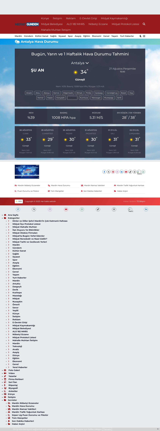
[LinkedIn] (122, 172)
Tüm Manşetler (57, 191)
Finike (88, 93)
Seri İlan (12, 382)
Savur (15, 307)
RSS (20, 201)
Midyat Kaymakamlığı (114, 18)
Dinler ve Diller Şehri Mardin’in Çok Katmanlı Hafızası (39, 221)
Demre (56, 93)
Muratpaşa (108, 98)
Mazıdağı (17, 295)
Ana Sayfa (13, 215)
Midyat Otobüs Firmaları (24, 233)
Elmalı (79, 93)
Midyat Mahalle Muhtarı (24, 227)
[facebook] (18, 209)
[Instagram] (117, 172)
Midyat (16, 298)
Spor (70, 36)
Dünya (15, 355)
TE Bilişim (141, 201)
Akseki (29, 93)
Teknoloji (17, 346)
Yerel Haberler (19, 367)
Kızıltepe (17, 292)
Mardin (18, 36)
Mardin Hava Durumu (60, 185)
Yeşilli (15, 310)
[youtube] (66, 209)
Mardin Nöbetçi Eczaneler (29, 185)
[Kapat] (158, 429)
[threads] (114, 209)
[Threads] (135, 172)
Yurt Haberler (127, 36)
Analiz (15, 349)
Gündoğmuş (111, 93)
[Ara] (144, 24)
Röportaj (12, 385)
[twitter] (34, 209)
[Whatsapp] (143, 172)
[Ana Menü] (143, 36)
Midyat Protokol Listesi (125, 24)
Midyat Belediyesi (52, 24)
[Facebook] (104, 172)
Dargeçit (16, 286)
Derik (15, 290)
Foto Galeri (14, 370)
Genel (106, 36)
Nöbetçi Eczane (98, 24)
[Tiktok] (130, 172)
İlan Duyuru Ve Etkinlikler (25, 230)
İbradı (123, 93)
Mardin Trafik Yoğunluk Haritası (130, 185)
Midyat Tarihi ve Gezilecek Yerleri (29, 242)
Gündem (28, 36)
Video (11, 373)
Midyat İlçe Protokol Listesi (26, 224)
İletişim (57, 18)
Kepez (50, 98)
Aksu (38, 93)
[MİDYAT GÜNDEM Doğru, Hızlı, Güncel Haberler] (27, 24)
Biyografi (13, 388)
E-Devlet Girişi (88, 18)
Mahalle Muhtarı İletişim (56, 29)
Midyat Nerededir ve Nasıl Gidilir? (29, 239)
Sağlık (53, 36)
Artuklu (16, 284)
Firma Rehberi (15, 379)
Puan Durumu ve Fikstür (28, 191)
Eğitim (86, 36)
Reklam (71, 18)
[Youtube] (126, 172)
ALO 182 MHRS (76, 24)
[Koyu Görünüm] (141, 36)
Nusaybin (17, 301)
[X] (109, 172)
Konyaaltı (60, 98)
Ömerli (16, 304)
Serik (119, 98)
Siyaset (62, 36)
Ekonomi (96, 36)
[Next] (139, 172)
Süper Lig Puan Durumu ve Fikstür (30, 415)
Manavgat (96, 98)
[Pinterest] (113, 172)
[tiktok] (98, 209)
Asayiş (78, 36)
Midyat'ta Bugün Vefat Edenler (28, 236)
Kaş (131, 93)
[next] (130, 209)
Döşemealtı (68, 93)
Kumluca (84, 98)
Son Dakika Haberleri (93, 191)
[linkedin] (146, 209)
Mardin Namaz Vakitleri (94, 185)
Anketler (13, 391)
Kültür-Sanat (41, 36)
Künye (45, 18)
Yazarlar (12, 376)
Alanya (47, 93)
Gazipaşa (99, 93)
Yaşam (114, 36)
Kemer (41, 98)
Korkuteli (72, 98)
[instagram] (50, 209)
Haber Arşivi (122, 191)
